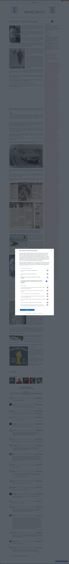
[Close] (52, 251)
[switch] (47, 270)
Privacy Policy (40, 313)
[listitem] (34, 268)
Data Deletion (29, 313)
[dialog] (34, 282)
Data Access (34, 313)
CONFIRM (27, 309)
